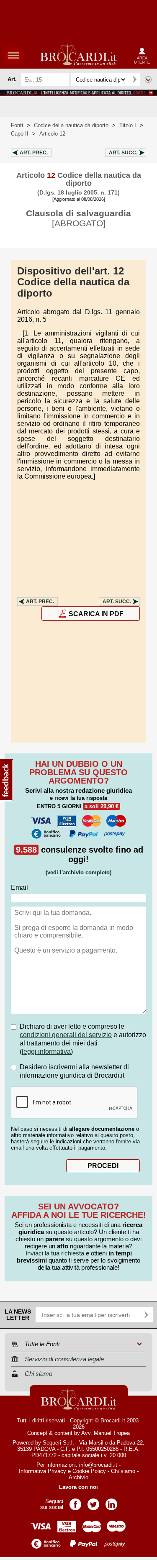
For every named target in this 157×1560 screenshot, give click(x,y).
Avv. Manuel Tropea (105, 1433)
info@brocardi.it (98, 1465)
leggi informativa (46, 1051)
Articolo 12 (52, 134)
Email (19, 887)
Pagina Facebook (75, 1502)
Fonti (17, 125)
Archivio (78, 1477)
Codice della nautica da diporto (71, 125)
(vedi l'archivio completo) (78, 872)
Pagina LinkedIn (111, 1502)
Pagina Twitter (93, 1502)
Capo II (19, 134)
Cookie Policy (89, 1471)
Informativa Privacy (42, 1471)
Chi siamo (123, 1471)
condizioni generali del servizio (66, 1034)
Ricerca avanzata (148, 79)
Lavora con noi (78, 1487)
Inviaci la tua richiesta (55, 1253)
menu (13, 55)
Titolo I (127, 125)
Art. (34, 153)
